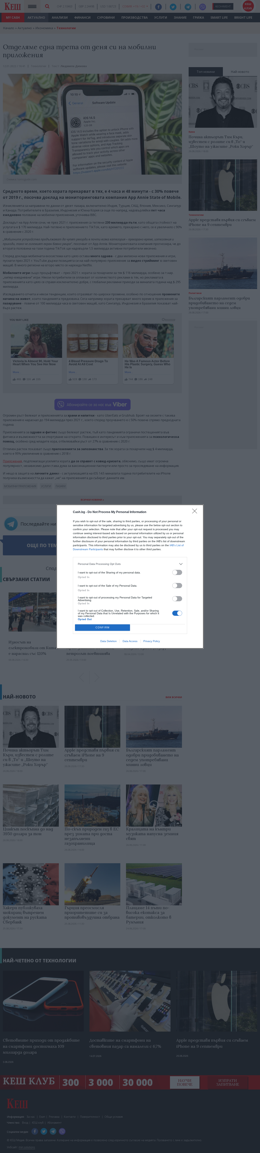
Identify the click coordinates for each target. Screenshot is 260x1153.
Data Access (130, 641)
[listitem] (130, 564)
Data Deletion (108, 641)
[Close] (195, 512)
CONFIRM (103, 627)
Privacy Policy (151, 641)
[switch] (177, 572)
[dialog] (130, 576)
